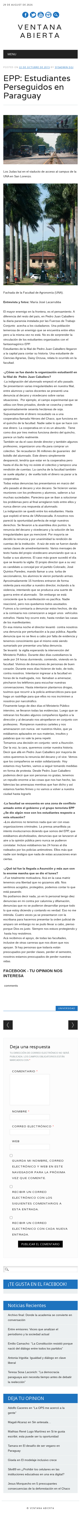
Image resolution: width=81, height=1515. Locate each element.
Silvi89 (12, 1469)
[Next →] (73, 1025)
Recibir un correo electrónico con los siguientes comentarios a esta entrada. (37, 1200)
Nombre (20, 1111)
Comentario (25, 1071)
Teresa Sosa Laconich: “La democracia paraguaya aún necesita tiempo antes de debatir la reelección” (40, 1377)
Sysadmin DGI (64, 67)
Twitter (33, 15)
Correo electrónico (33, 1126)
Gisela (12, 1460)
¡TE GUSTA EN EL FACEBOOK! (37, 1284)
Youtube (41, 15)
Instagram (48, 15)
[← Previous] (8, 1025)
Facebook (25, 15)
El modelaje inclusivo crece (39, 1460)
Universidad (66, 1008)
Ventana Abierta (40, 31)
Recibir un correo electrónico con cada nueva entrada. (40, 1228)
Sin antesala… (41, 1422)
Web (16, 1141)
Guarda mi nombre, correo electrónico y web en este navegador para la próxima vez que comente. (38, 1169)
